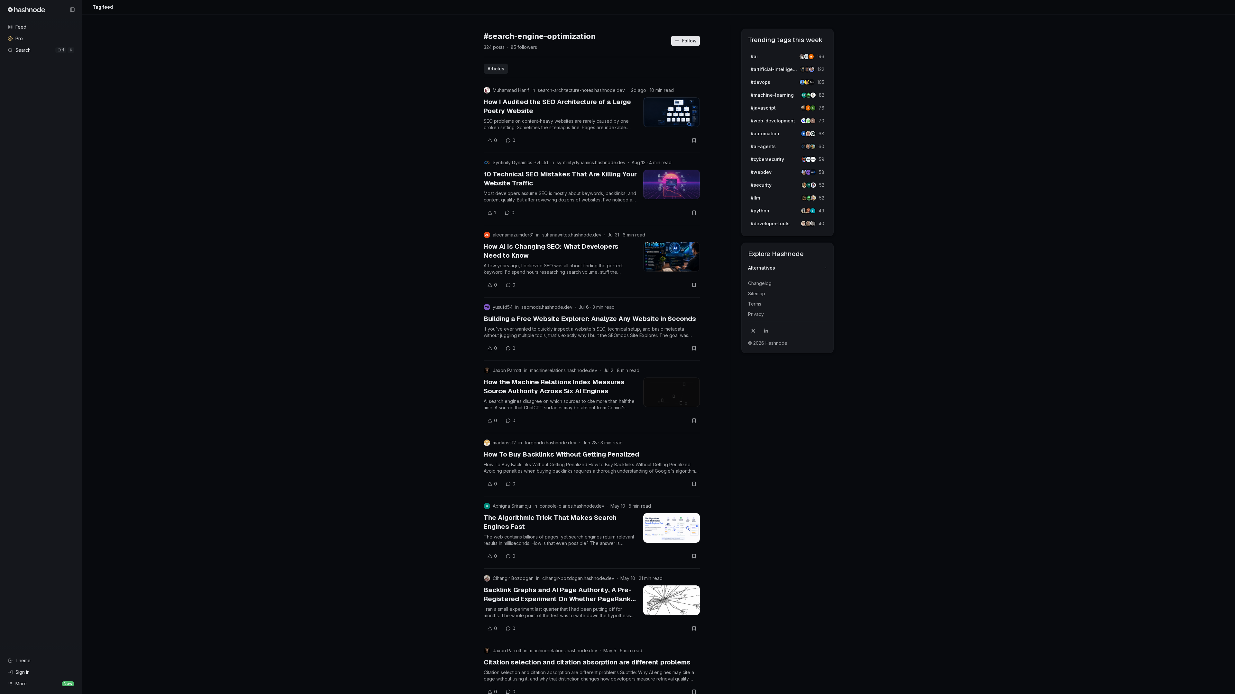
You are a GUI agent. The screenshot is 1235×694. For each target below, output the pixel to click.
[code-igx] (812, 69)
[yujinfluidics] (813, 211)
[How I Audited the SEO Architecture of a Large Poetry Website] (671, 112)
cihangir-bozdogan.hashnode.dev (578, 578)
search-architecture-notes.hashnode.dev (581, 90)
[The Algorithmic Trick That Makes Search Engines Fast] (671, 528)
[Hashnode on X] (753, 331)
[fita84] (813, 146)
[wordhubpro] (813, 121)
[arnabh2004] (813, 108)
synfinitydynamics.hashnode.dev (591, 162)
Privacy (756, 314)
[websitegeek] (813, 172)
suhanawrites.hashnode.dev (571, 234)
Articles (496, 68)
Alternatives (761, 268)
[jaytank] (813, 185)
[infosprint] (813, 159)
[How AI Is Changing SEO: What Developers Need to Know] (671, 256)
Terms (754, 304)
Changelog (760, 283)
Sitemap (756, 293)
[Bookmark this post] (694, 140)
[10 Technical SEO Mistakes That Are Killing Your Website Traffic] (671, 184)
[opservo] (811, 82)
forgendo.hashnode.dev (550, 442)
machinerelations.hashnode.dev (563, 370)
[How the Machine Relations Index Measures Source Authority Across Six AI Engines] (671, 392)
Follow (689, 40)
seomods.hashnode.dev (546, 307)
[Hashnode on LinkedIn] (766, 331)
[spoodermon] (813, 198)
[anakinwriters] (813, 133)
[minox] (811, 56)
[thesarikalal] (813, 95)
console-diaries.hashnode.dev (572, 506)
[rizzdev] (813, 223)
